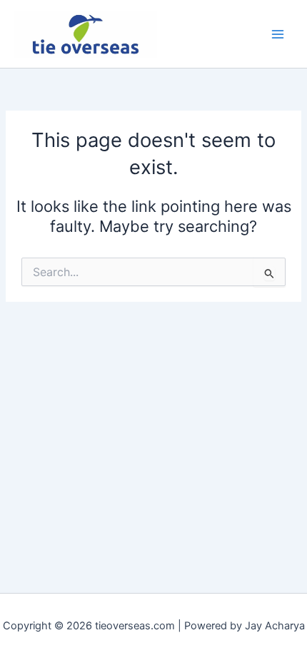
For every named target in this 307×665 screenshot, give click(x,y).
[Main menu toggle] (278, 34)
